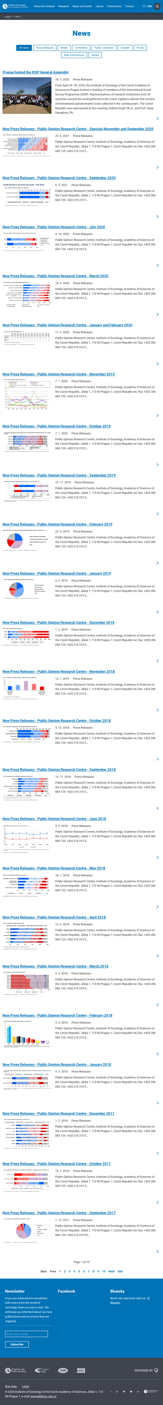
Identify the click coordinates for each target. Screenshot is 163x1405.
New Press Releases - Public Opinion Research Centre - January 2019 (57, 573)
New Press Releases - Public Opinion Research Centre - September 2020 (59, 178)
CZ (143, 6)
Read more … (157, 118)
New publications (74, 55)
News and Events (82, 6)
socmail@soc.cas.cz (43, 1396)
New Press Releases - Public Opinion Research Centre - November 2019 (59, 374)
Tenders (125, 47)
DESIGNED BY (144, 1370)
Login (25, 1386)
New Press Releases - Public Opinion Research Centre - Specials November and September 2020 (78, 129)
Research (63, 6)
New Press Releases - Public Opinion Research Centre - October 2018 (57, 721)
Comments (81, 47)
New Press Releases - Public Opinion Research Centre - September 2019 (59, 475)
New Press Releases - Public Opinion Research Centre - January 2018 (57, 1065)
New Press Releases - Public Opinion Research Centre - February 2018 (57, 1015)
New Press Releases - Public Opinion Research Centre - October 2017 (57, 1164)
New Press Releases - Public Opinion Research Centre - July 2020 (54, 227)
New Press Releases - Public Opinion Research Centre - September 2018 (59, 770)
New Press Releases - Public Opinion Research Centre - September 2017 (59, 1213)
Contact (129, 6)
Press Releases (44, 47)
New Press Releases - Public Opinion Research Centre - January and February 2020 (67, 325)
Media (64, 47)
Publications (114, 6)
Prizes (140, 47)
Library (99, 6)
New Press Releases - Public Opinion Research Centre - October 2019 (57, 426)
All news (24, 47)
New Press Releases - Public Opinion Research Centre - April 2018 (54, 917)
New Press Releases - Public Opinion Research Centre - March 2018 (55, 966)
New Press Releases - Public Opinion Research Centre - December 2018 (58, 623)
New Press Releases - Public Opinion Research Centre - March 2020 (55, 276)
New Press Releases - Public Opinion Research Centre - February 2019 (57, 524)
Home (8, 16)
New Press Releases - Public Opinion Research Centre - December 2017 (58, 1113)
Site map (11, 1386)
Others (95, 55)
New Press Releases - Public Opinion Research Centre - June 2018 (54, 819)
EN (150, 6)
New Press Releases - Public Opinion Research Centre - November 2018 (59, 671)
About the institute (44, 6)
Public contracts (103, 47)
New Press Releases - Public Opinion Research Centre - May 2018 (54, 868)
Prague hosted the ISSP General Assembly (36, 72)
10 (103, 1271)
